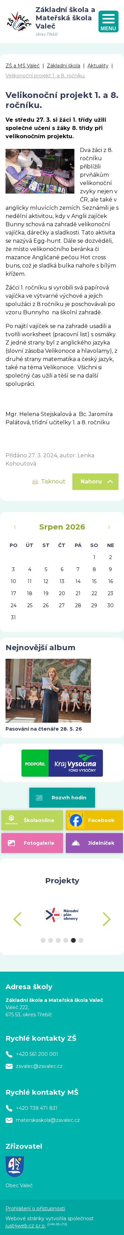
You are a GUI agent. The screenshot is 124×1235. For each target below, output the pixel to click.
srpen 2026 (62, 527)
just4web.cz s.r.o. (26, 1226)
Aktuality (97, 66)
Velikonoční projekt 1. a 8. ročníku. (45, 76)
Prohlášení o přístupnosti (35, 1208)
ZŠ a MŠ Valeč (23, 66)
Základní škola (63, 66)
